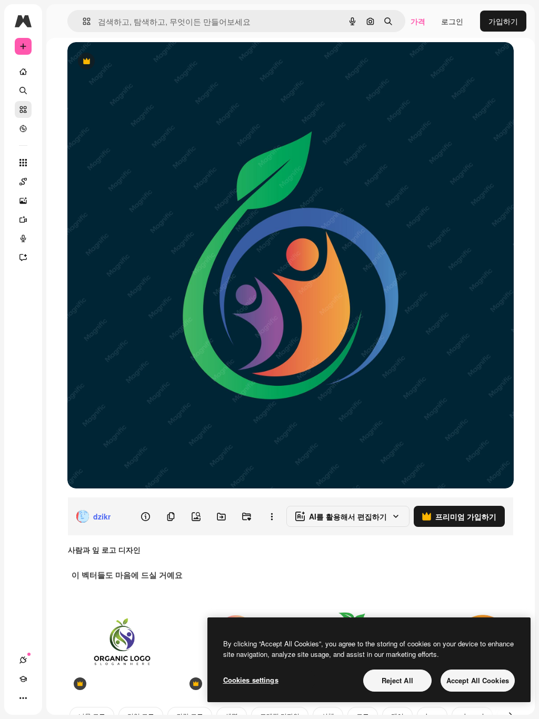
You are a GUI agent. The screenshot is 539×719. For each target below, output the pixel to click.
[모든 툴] (23, 162)
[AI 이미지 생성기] (23, 200)
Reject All (397, 680)
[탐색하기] (23, 128)
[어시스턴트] (23, 257)
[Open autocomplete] (82, 21)
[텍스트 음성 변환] (23, 238)
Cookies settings (250, 680)
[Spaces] (23, 181)
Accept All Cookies (477, 680)
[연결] (23, 660)
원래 (128, 61)
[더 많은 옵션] (271, 516)
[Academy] (23, 679)
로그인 (452, 21)
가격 (418, 21)
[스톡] (23, 109)
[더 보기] (23, 698)
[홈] (23, 71)
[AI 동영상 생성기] (23, 219)
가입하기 (503, 21)
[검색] (23, 90)
